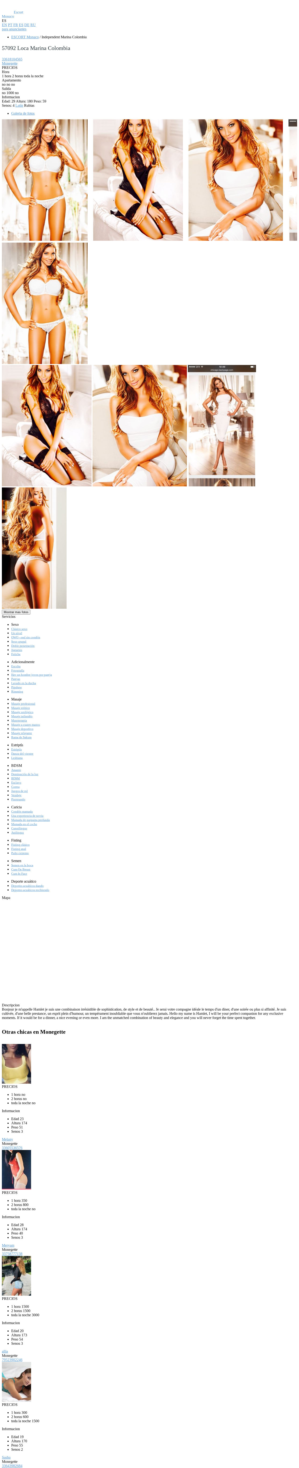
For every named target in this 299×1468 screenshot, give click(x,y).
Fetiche (16, 654)
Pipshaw (16, 687)
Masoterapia (19, 720)
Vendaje (16, 795)
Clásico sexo (19, 629)
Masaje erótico (20, 708)
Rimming (17, 691)
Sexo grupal (18, 641)
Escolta (16, 666)
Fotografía (17, 670)
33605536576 (12, 1148)
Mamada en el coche (24, 824)
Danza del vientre (22, 753)
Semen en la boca (22, 865)
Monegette (10, 63)
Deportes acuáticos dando (27, 886)
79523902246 (12, 1360)
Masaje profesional (23, 703)
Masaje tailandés (21, 716)
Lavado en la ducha (23, 683)
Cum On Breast (20, 869)
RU (33, 25)
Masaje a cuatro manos (25, 724)
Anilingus (17, 832)
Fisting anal (18, 849)
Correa (15, 787)
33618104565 (12, 59)
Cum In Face (19, 873)
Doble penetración (23, 645)
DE (26, 25)
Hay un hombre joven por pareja (31, 674)
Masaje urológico (22, 712)
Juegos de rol (19, 791)
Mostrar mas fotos (16, 612)
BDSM (15, 778)
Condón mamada (22, 811)
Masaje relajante (21, 733)
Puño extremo (20, 853)
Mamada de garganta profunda (30, 820)
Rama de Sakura (21, 737)
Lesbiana (17, 758)
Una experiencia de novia (27, 815)
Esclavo (16, 782)
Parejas (15, 679)
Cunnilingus (19, 828)
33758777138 (12, 1254)
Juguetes (16, 650)
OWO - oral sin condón (25, 637)
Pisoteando (18, 799)
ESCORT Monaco (25, 37)
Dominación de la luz (24, 774)
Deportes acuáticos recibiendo (30, 890)
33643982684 (12, 1466)
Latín (19, 105)
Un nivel (16, 633)
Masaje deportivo (22, 729)
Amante (16, 770)
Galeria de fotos (23, 113)
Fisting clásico (20, 844)
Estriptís (16, 749)
